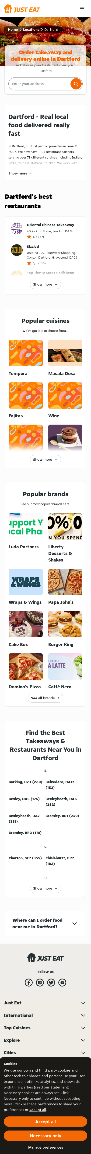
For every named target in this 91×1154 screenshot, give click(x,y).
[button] (76, 83)
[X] (51, 982)
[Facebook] (28, 982)
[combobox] (39, 84)
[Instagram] (40, 982)
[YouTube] (62, 982)
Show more (18, 173)
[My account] (82, 8)
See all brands (43, 698)
